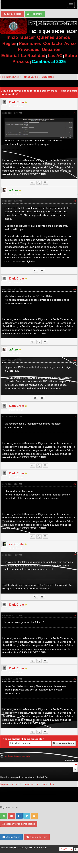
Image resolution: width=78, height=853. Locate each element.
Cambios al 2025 (49, 61)
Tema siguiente (33, 738)
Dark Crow (16, 102)
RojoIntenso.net (9, 76)
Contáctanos (12, 836)
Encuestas (48, 76)
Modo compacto (69, 91)
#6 (74, 484)
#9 (74, 679)
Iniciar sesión (14, 13)
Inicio (12, 37)
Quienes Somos (53, 37)
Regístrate (36, 13)
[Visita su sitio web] (32, 183)
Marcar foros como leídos (20, 823)
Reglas (9, 43)
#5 (74, 416)
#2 (74, 201)
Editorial (10, 55)
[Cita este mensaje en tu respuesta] (45, 183)
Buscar (27, 37)
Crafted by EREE (24, 847)
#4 (74, 360)
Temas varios (30, 76)
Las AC (55, 55)
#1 (74, 113)
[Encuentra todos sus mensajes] (39, 183)
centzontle (16, 544)
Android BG (42, 847)
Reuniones (30, 43)
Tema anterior (13, 738)
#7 (74, 555)
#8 (74, 615)
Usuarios (51, 49)
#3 (74, 289)
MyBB (13, 847)
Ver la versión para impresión (17, 756)
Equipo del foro (38, 836)
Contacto (52, 43)
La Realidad (33, 55)
